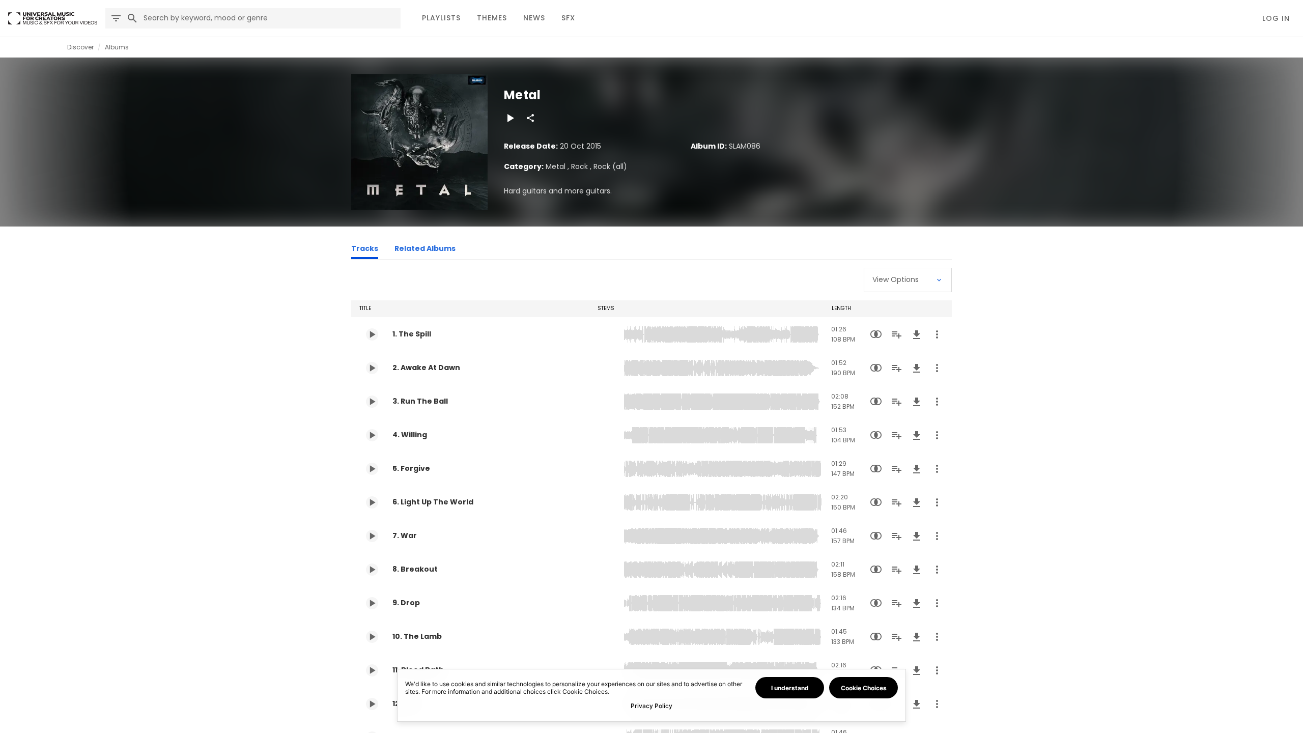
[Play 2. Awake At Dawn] (372, 368)
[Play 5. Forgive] (372, 469)
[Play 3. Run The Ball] (372, 401)
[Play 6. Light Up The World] (372, 502)
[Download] (917, 334)
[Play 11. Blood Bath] (372, 670)
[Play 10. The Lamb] (372, 637)
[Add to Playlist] (896, 334)
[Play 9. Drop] (372, 603)
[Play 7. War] (372, 536)
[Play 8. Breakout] (372, 569)
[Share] (530, 118)
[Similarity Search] (876, 334)
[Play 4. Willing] (372, 435)
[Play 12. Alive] (372, 704)
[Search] (132, 18)
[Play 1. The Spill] (372, 334)
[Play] (510, 118)
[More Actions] (937, 334)
